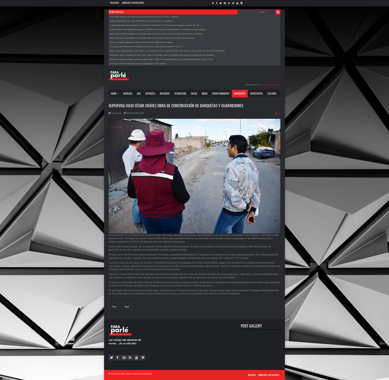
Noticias (127, 93)
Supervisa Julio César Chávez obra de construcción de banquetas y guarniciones (176, 106)
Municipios (239, 93)
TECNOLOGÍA (180, 93)
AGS (139, 93)
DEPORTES (150, 93)
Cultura (271, 93)
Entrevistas (256, 93)
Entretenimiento (220, 93)
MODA (204, 93)
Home (114, 93)
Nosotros (114, 3)
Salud (194, 93)
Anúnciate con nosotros (133, 3)
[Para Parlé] (119, 75)
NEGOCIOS (165, 93)
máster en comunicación (270, 84)
